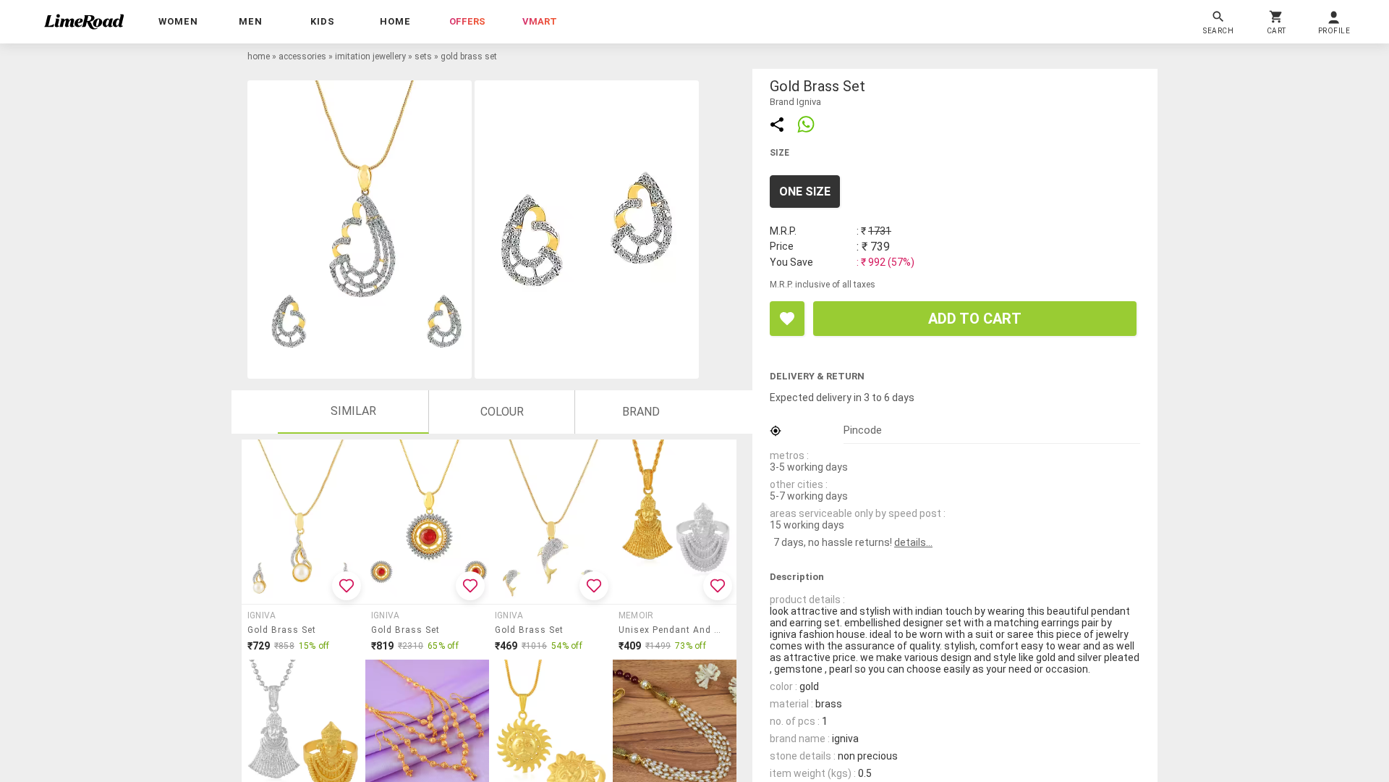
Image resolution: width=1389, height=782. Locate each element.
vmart (539, 21)
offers (467, 21)
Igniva (261, 615)
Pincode (863, 430)
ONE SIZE (805, 191)
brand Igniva (795, 101)
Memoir (636, 615)
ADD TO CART (974, 318)
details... (913, 542)
